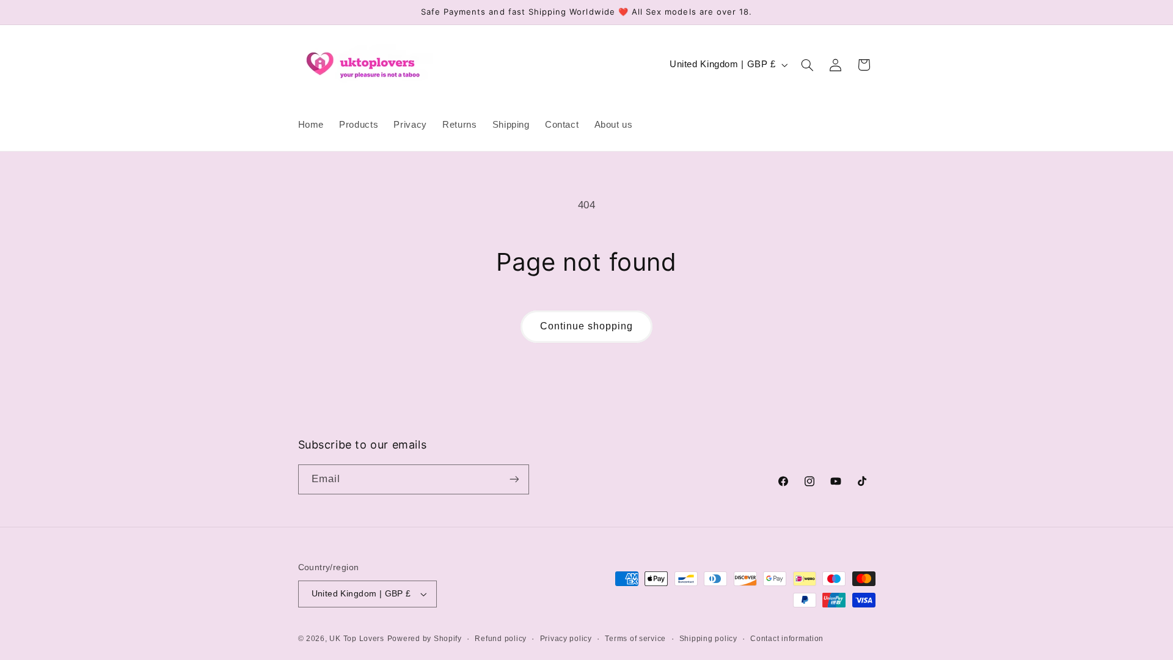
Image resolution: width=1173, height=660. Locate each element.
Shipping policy (708, 638)
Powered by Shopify (424, 638)
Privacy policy (566, 638)
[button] (807, 65)
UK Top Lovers (356, 638)
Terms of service (635, 638)
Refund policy (501, 638)
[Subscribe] (514, 479)
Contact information (787, 638)
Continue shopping (587, 326)
